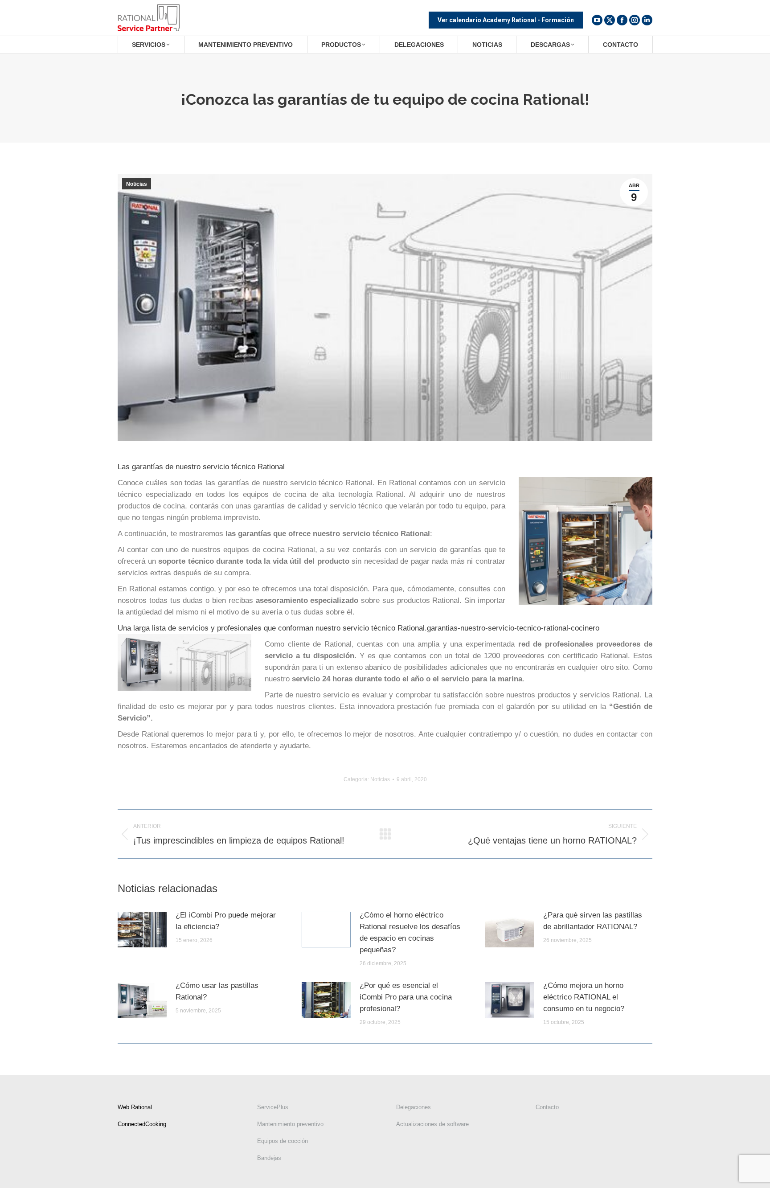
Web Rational (135, 1107)
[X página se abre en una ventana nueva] (609, 20)
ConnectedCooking (142, 1124)
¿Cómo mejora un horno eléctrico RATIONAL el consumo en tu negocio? (583, 997)
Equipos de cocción (282, 1141)
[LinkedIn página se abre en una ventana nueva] (647, 20)
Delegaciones (413, 1107)
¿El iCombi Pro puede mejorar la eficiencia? (226, 921)
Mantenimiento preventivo (290, 1124)
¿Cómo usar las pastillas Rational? (217, 991)
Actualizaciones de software (432, 1124)
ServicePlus (272, 1107)
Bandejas (269, 1158)
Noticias (136, 184)
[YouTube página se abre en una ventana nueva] (597, 20)
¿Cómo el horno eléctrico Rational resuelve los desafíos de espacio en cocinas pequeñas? (410, 932)
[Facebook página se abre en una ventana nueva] (622, 20)
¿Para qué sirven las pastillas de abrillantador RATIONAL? (592, 921)
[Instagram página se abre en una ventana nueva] (634, 20)
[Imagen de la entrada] (142, 929)
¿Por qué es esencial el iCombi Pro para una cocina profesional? (406, 997)
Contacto (547, 1107)
